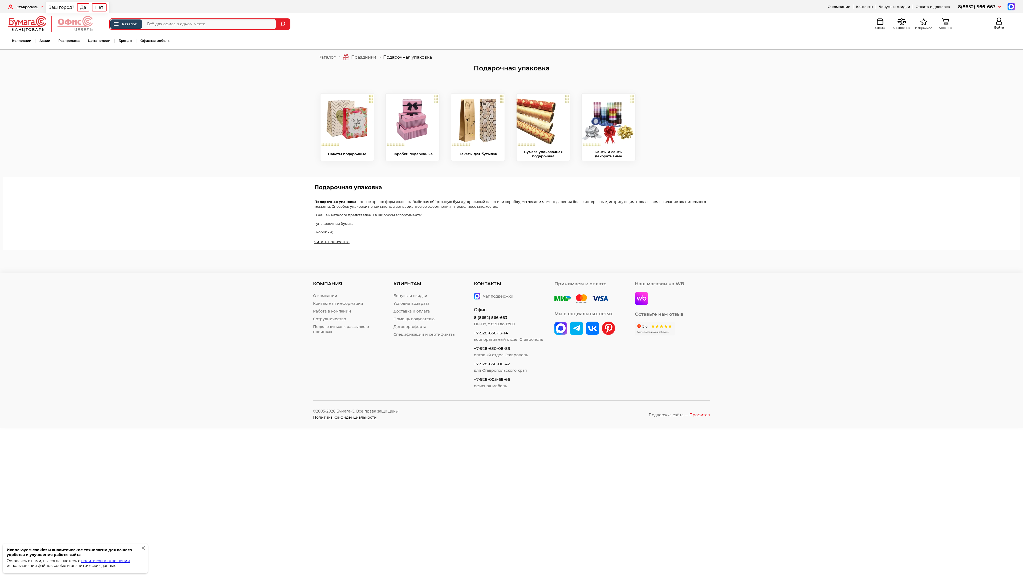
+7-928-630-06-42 (492, 363)
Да (83, 7)
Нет (99, 7)
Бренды (125, 41)
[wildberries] (641, 299)
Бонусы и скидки (894, 7)
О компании (839, 7)
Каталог (129, 24)
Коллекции (21, 41)
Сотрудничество (329, 319)
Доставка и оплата (411, 311)
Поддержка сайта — (679, 415)
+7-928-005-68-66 (492, 379)
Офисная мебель (154, 41)
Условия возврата (411, 303)
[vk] (560, 329)
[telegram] (576, 329)
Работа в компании (332, 311)
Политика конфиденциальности (345, 417)
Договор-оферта (409, 326)
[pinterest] (608, 329)
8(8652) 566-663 (977, 6)
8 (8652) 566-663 (490, 317)
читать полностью (332, 241)
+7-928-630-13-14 (491, 332)
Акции (44, 41)
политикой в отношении (105, 560)
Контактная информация (338, 303)
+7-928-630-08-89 (492, 348)
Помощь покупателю (414, 319)
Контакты (864, 7)
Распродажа (69, 41)
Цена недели (99, 41)
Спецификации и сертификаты (424, 334)
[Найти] (283, 24)
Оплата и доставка (933, 7)
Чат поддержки (498, 296)
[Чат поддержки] (1010, 6)
